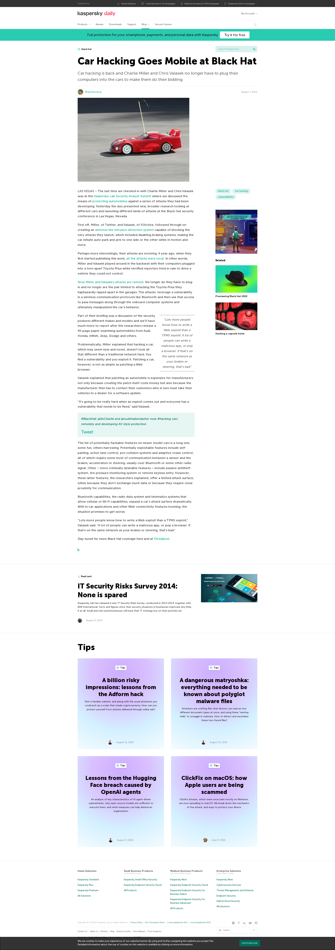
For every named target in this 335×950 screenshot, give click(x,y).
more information (183, 944)
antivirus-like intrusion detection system (124, 230)
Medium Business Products (186, 870)
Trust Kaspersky (154, 931)
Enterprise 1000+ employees (241, 3)
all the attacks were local (145, 258)
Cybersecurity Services (229, 885)
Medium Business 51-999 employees (201, 3)
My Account (248, 13)
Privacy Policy (137, 922)
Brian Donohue (93, 92)
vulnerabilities (225, 196)
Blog (144, 24)
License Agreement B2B (200, 922)
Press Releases (139, 931)
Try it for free (234, 35)
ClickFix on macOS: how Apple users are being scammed (214, 785)
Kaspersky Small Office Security (140, 879)
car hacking (241, 190)
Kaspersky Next (178, 879)
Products (82, 24)
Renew (99, 24)
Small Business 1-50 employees (160, 3)
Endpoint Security (226, 895)
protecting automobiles (109, 201)
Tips (122, 667)
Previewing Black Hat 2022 (231, 296)
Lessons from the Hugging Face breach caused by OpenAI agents (120, 785)
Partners (104, 931)
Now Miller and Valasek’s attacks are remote (111, 282)
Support (131, 24)
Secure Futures (163, 24)
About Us (94, 931)
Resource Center (124, 931)
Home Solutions (87, 870)
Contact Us (82, 931)
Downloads (115, 24)
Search (254, 49)
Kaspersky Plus (85, 885)
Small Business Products (138, 870)
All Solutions (84, 895)
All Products (130, 890)
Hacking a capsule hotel (229, 333)
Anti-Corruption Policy (155, 922)
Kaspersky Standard (88, 879)
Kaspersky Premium (88, 890)
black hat (86, 49)
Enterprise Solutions (229, 870)
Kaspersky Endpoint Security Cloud (143, 885)
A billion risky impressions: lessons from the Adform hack (121, 687)
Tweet (87, 431)
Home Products (128, 3)
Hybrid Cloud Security (228, 901)
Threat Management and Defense (235, 890)
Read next (86, 576)
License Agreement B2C (177, 922)
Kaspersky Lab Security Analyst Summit (122, 196)
